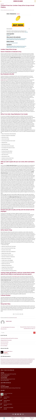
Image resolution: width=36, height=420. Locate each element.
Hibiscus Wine (18, 1)
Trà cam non (26, 362)
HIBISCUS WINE (12, 10)
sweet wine (22, 362)
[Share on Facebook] (15, 314)
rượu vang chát (17, 360)
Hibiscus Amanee (9, 359)
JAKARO (29, 359)
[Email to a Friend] (19, 314)
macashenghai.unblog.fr (16, 276)
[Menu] (0, 1)
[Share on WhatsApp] (13, 314)
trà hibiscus (30, 362)
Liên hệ (25, 416)
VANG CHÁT (10, 363)
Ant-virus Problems (4, 345)
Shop (22, 416)
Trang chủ (12, 416)
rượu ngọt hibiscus (7, 360)
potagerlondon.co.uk (4, 80)
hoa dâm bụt (21, 359)
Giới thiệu (15, 416)
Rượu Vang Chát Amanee (23, 360)
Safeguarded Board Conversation (6, 340)
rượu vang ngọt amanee (9, 362)
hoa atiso (18, 359)
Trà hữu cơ (2, 363)
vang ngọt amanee (21, 363)
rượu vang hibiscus (29, 360)
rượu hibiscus (3, 360)
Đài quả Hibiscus (27, 363)
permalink (15, 317)
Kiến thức (19, 416)
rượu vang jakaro (3, 362)
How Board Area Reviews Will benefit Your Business (9, 338)
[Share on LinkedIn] (22, 314)
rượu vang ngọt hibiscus (16, 362)
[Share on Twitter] (17, 314)
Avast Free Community (4, 342)
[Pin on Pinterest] (20, 314)
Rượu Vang (2, 4)
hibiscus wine (14, 359)
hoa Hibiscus (25, 359)
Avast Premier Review (4, 344)
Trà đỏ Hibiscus (7, 363)
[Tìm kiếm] (34, 333)
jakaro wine (32, 359)
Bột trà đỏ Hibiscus (3, 359)
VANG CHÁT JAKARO (15, 363)
